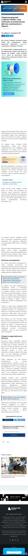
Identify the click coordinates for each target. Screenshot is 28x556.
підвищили (23, 44)
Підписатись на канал (14, 552)
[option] (14, 468)
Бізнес (3, 14)
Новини (8, 14)
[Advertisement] (14, 112)
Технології (20, 14)
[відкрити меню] (26, 2)
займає (3, 55)
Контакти (14, 547)
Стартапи (14, 14)
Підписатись (8, 419)
